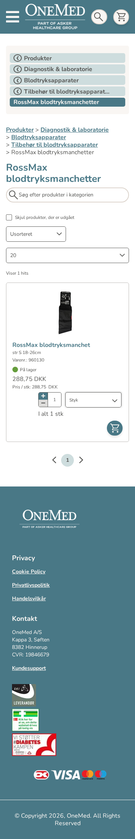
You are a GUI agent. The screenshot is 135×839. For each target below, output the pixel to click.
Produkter (20, 130)
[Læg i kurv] (115, 428)
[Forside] (55, 17)
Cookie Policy (28, 571)
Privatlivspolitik (31, 585)
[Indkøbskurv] (121, 17)
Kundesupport (29, 668)
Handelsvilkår (29, 598)
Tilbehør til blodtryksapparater (54, 145)
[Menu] (12, 16)
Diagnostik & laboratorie (74, 130)
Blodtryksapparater (38, 137)
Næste (77, 461)
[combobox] (36, 234)
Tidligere (57, 461)
